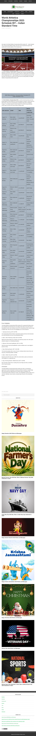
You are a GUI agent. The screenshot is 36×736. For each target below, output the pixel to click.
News (2, 707)
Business (3, 696)
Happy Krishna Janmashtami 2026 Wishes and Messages (14, 581)
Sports (7, 391)
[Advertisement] (18, 36)
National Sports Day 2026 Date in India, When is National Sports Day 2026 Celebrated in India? (17, 685)
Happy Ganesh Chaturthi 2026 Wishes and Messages (13, 537)
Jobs (2, 705)
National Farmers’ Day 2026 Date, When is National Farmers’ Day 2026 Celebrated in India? (17, 478)
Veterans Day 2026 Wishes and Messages (11, 648)
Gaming (3, 703)
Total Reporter (18, 7)
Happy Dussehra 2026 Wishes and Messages (12, 433)
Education (3, 699)
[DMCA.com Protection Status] (4, 729)
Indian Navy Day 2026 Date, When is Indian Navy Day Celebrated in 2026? (16, 515)
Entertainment (4, 701)
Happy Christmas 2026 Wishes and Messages (12, 617)
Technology (3, 711)
